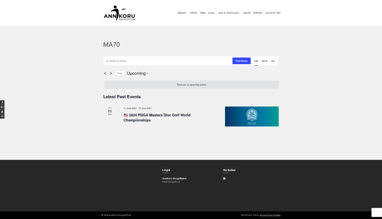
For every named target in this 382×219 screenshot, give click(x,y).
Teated (193, 13)
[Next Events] (111, 73)
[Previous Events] (105, 73)
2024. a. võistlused (228, 13)
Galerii (246, 13)
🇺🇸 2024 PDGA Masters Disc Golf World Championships (157, 117)
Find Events (241, 60)
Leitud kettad (273, 13)
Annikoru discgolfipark (174, 178)
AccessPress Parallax (270, 215)
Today (119, 73)
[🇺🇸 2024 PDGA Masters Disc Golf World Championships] (252, 116)
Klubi (211, 13)
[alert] (191, 85)
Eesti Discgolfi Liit (171, 181)
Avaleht (182, 13)
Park (202, 13)
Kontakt (258, 13)
